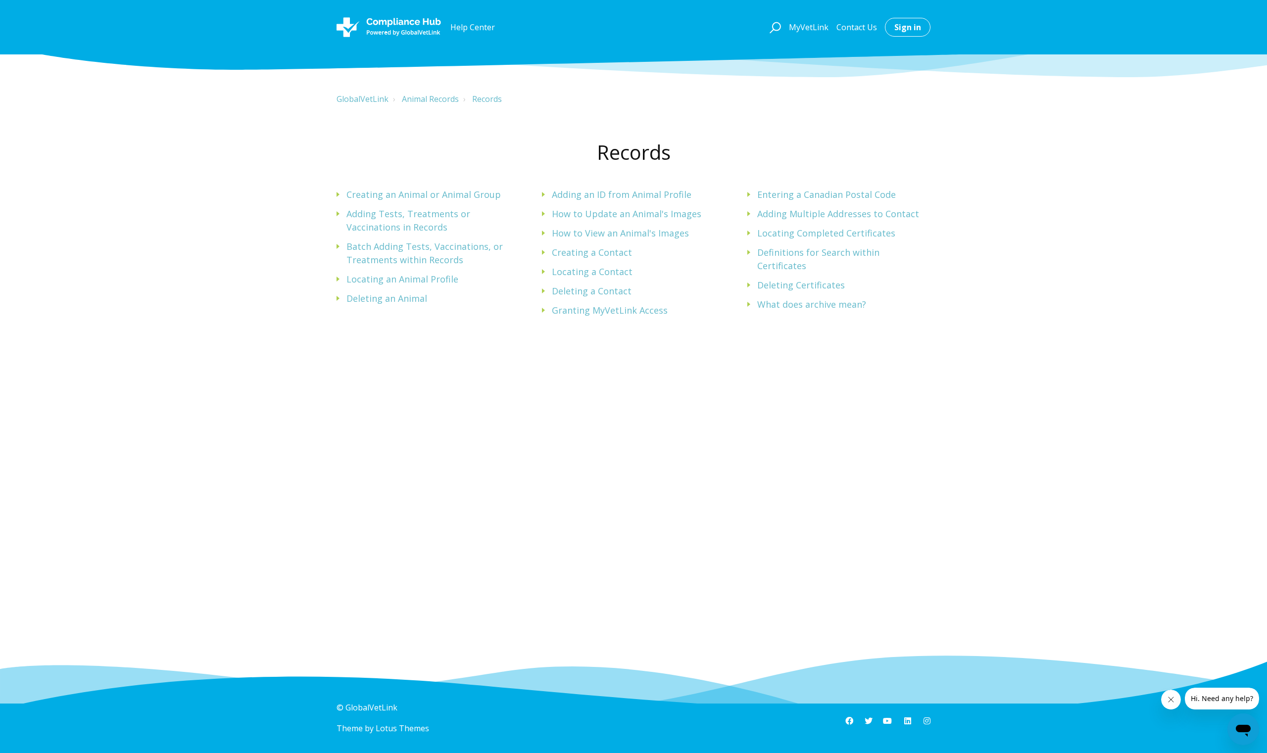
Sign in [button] (907, 27)
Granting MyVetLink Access (610, 310)
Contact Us (856, 27)
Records (487, 99)
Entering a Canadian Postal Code (826, 194)
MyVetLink (808, 27)
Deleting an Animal (386, 298)
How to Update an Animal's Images (626, 214)
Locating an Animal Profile (402, 279)
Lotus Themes (402, 728)
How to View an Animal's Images (620, 233)
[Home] (389, 27)
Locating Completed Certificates (826, 233)
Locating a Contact (592, 272)
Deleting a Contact (592, 291)
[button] (774, 27)
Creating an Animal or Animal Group (423, 194)
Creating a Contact (592, 252)
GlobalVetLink (363, 99)
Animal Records (430, 99)
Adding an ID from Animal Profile (621, 194)
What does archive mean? (811, 304)
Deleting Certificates (801, 285)
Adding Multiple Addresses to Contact (838, 214)
